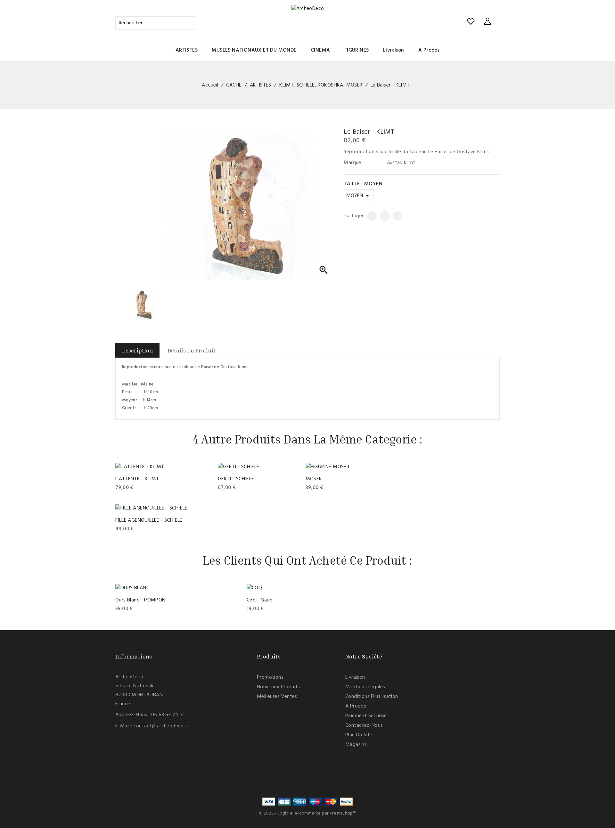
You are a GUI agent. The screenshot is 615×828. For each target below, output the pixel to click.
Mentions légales (365, 687)
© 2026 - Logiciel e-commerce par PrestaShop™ (308, 813)
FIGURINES (356, 50)
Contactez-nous (364, 725)
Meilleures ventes (277, 696)
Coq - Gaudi (260, 600)
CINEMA (320, 50)
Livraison (393, 50)
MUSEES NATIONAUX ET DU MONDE (254, 50)
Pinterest (395, 216)
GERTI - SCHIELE (236, 479)
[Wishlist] (470, 21)
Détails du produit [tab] (192, 350)
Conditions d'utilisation (371, 696)
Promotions (270, 677)
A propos (428, 50)
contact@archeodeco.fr (161, 726)
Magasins (356, 745)
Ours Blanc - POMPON (140, 600)
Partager (369, 216)
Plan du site (359, 735)
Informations (133, 656)
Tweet (382, 216)
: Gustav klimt (399, 163)
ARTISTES (187, 50)
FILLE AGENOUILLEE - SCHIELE (149, 520)
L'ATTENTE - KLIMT (137, 479)
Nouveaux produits (278, 687)
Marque (352, 163)
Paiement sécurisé (366, 716)
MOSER (314, 479)
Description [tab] (137, 350)
